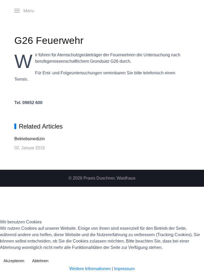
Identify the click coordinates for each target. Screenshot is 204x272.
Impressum (124, 268)
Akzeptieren (13, 260)
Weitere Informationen (90, 268)
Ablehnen (40, 260)
